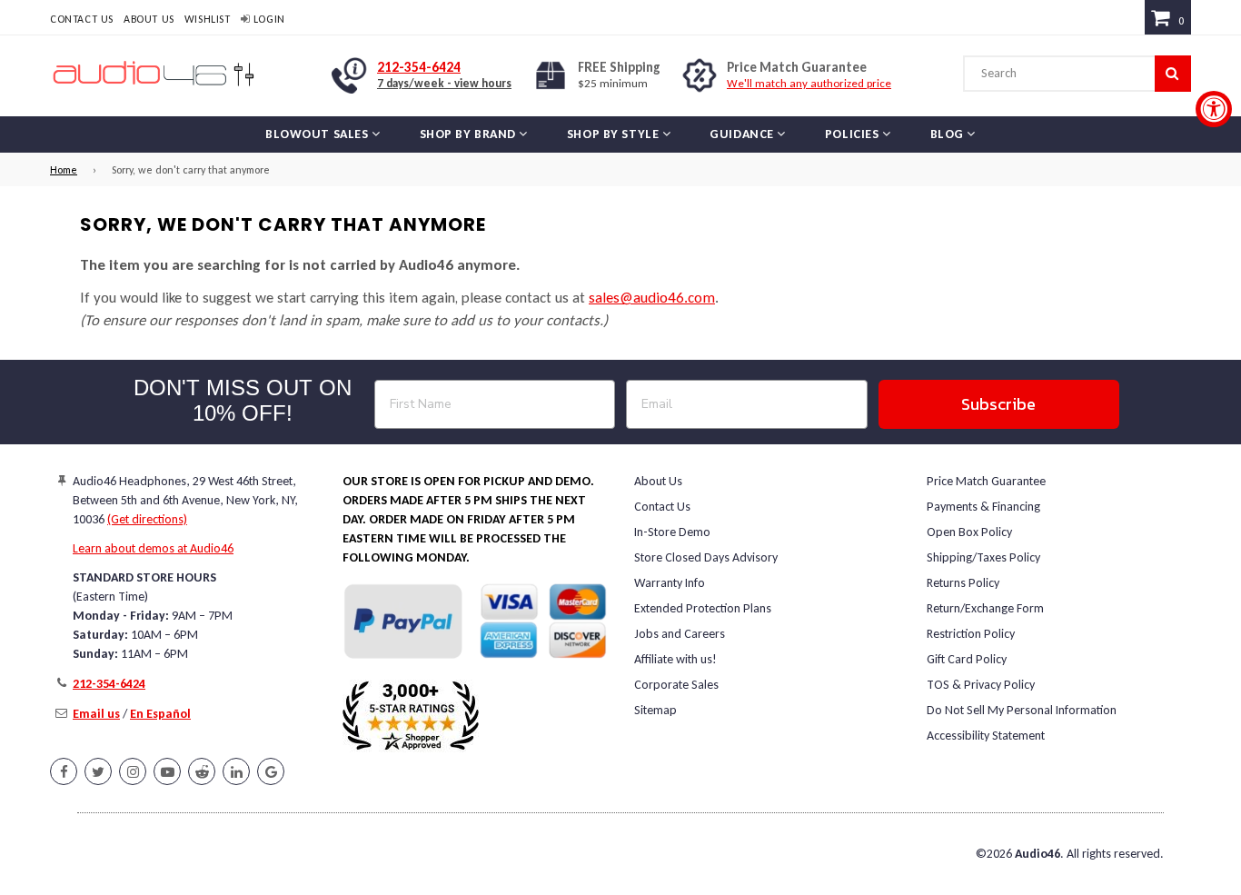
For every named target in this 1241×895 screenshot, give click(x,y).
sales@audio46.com (652, 297)
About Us (149, 19)
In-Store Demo (672, 532)
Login (267, 19)
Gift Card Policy (967, 659)
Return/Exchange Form (985, 608)
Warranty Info (669, 583)
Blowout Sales (318, 134)
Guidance (743, 134)
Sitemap (655, 710)
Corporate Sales (676, 684)
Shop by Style (614, 134)
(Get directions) (147, 519)
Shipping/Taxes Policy (983, 557)
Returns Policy (963, 583)
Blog (949, 134)
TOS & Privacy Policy (981, 684)
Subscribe (998, 404)
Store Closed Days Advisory (706, 557)
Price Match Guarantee (986, 481)
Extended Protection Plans (702, 608)
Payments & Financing (983, 506)
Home (63, 170)
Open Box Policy (969, 532)
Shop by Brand (470, 134)
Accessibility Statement (986, 735)
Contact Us (82, 19)
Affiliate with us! (675, 659)
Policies (853, 134)
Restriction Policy (971, 633)
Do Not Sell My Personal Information (1022, 710)
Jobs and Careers (679, 633)
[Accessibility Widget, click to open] (1214, 109)
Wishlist (207, 19)
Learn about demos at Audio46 (153, 548)
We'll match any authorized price (809, 83)
